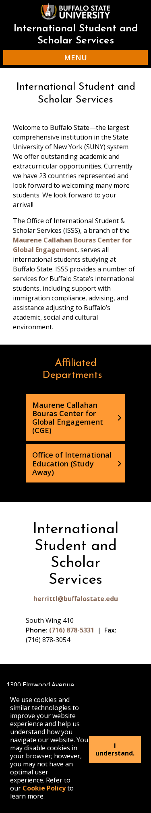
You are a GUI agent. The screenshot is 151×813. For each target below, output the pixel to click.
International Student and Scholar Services (75, 34)
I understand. (114, 749)
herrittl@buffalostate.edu (75, 598)
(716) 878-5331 (71, 630)
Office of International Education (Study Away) (72, 463)
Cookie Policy (44, 788)
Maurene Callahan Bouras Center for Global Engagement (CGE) (67, 417)
